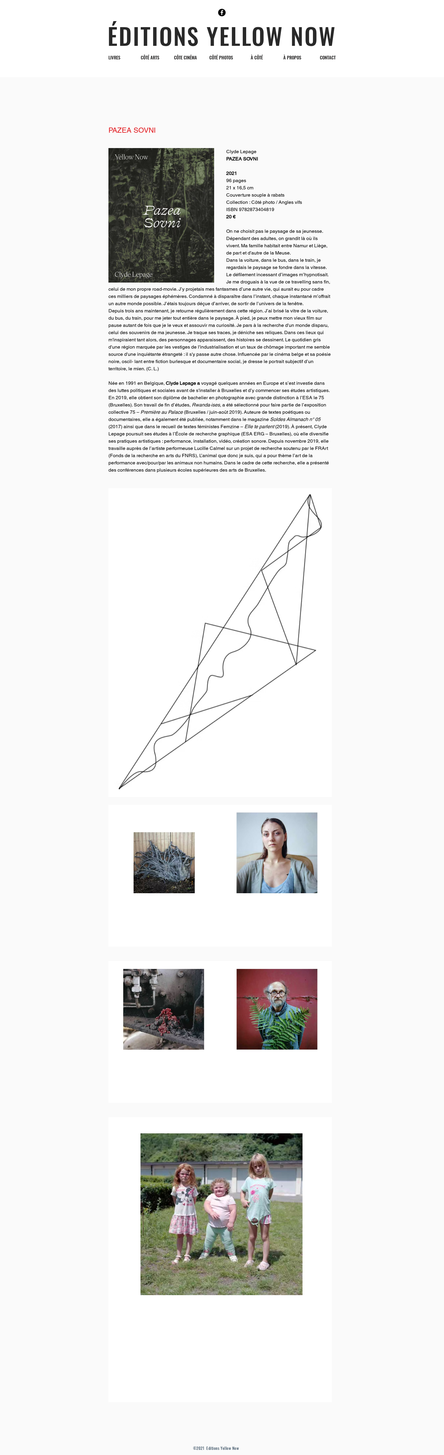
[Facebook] (222, 12)
